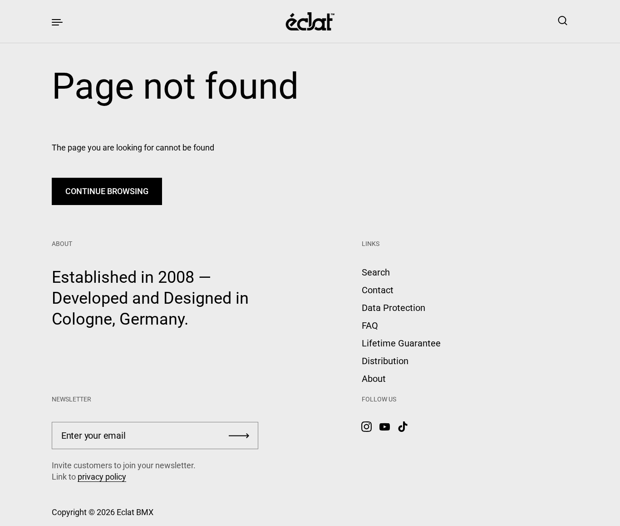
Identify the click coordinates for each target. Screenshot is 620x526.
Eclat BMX (135, 512)
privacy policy (102, 476)
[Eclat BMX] (310, 21)
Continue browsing (106, 191)
